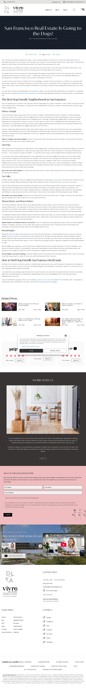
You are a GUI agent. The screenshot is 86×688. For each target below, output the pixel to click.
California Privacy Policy (59, 666)
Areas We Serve (7, 632)
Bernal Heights (14, 234)
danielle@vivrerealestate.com (52, 587)
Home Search (17, 617)
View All (19, 360)
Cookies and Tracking (38, 666)
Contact (4, 629)
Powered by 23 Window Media (52, 669)
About (48, 10)
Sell (65, 10)
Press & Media (18, 629)
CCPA (75, 666)
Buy (58, 10)
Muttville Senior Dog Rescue (28, 93)
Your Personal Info (30, 669)
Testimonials (17, 626)
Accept (31, 350)
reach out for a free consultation (48, 279)
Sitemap (16, 632)
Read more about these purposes (30, 346)
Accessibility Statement (16, 666)
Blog (30, 38)
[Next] (40, 546)
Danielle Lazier (32, 54)
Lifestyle (57, 54)
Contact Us (56, 2)
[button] (66, 335)
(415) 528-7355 (47, 583)
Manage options (55, 351)
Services (16, 623)
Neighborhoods (18, 620)
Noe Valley (58, 180)
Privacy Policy (79, 662)
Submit (7, 514)
